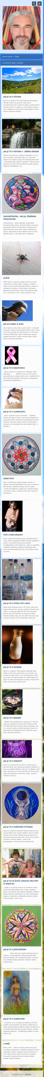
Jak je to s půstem (12, 97)
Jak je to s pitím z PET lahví (16, 603)
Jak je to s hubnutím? (14, 1019)
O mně (6, 1043)
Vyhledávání (34, 4)
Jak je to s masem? (12, 718)
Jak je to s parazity (12, 761)
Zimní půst (8, 478)
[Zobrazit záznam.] (21, 93)
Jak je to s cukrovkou (14, 411)
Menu (39, 4)
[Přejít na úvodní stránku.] (21, 25)
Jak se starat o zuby (13, 324)
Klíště (6, 278)
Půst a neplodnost (13, 534)
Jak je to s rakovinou (14, 368)
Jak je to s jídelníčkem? (14, 949)
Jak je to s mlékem (12, 667)
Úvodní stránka (7, 57)
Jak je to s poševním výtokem (18, 827)
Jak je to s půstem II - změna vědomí (21, 151)
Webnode (28, 1074)
